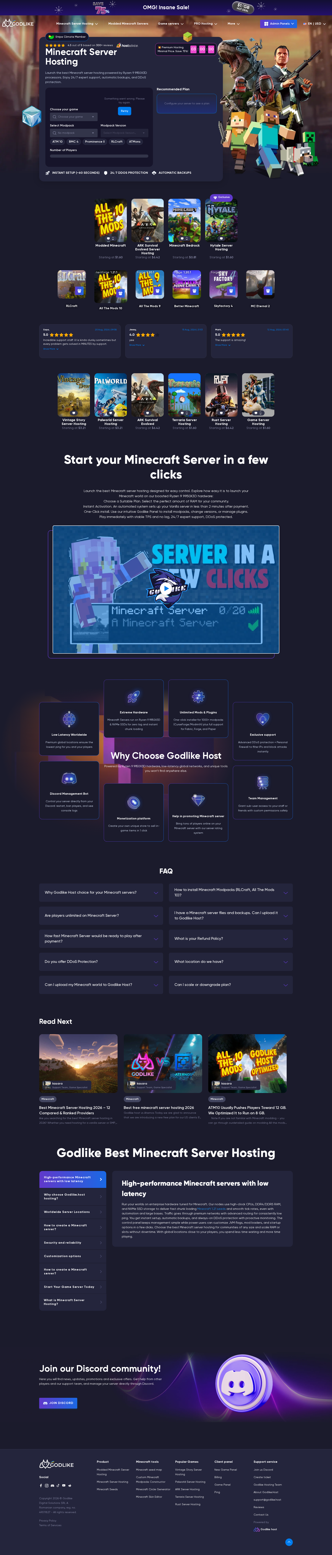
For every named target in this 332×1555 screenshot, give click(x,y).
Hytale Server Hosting (221, 247)
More (231, 23)
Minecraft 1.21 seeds (211, 1209)
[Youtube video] (166, 589)
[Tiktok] (58, 1486)
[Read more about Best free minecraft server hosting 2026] (163, 1063)
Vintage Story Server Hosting (74, 422)
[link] (289, 1542)
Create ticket (262, 1477)
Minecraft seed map (149, 1470)
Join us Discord (263, 1470)
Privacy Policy (47, 1520)
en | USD (314, 23)
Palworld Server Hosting (111, 422)
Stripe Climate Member (70, 37)
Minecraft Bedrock (184, 245)
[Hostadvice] (127, 45)
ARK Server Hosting (187, 1489)
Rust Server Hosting (221, 422)
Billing (218, 1477)
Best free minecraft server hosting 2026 (159, 1108)
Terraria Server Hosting (184, 422)
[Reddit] (69, 1486)
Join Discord (61, 1403)
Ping (217, 1492)
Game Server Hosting (258, 422)
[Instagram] (46, 1486)
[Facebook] (41, 1486)
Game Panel (222, 1485)
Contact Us (261, 1514)
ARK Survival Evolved (147, 422)
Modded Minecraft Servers (128, 23)
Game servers (168, 23)
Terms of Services (50, 1525)
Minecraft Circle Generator (153, 1489)
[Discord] (52, 1486)
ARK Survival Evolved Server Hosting (147, 249)
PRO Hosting (203, 23)
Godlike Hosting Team (268, 1485)
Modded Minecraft (110, 245)
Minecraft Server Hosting (74, 23)
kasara (66, 1085)
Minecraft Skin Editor (149, 1497)
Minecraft (48, 1099)
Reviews (259, 1507)
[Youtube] (64, 1486)
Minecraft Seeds (107, 1489)
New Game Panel (225, 1470)
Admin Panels (280, 23)
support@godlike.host (267, 1499)
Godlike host (269, 1529)
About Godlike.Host (266, 1492)
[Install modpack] (79, 291)
